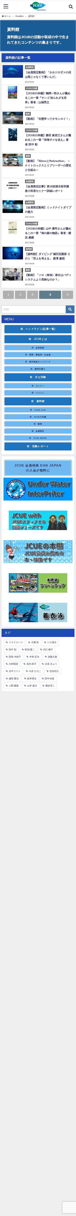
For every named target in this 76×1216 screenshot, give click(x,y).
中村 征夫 (34, 657)
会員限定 (40, 431)
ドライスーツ (16, 642)
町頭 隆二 (30, 649)
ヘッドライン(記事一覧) (41, 329)
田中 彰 (12, 649)
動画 (40, 424)
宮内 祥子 (31, 664)
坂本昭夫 (31, 678)
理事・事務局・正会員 (40, 355)
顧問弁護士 (40, 369)
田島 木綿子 (15, 657)
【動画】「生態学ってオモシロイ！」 (48, 118)
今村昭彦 (13, 664)
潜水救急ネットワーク (40, 362)
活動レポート (40, 446)
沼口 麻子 (48, 649)
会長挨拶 (40, 348)
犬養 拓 (35, 642)
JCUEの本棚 (40, 417)
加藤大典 (52, 657)
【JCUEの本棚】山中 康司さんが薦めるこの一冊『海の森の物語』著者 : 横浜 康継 (48, 233)
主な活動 (40, 377)
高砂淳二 (50, 686)
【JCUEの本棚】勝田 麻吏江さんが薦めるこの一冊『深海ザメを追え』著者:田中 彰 (48, 140)
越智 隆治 (14, 678)
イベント (40, 393)
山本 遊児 (32, 686)
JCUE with (40, 410)
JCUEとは (40, 339)
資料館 (40, 401)
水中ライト (14, 671)
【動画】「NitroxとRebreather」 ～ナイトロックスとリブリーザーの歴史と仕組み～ (48, 165)
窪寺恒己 (54, 671)
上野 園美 (14, 686)
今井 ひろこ (35, 671)
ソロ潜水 (52, 642)
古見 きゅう (51, 664)
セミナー (40, 386)
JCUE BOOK (40, 438)
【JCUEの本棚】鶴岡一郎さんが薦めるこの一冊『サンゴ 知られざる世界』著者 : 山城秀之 (47, 98)
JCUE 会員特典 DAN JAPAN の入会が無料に (37, 468)
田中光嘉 (49, 678)
